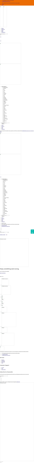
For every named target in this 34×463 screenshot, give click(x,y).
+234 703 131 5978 (4, 225)
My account (3, 361)
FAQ (2, 368)
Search (3, 123)
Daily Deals (3, 360)
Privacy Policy (4, 369)
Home (3, 28)
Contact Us (3, 32)
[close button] (0, 231)
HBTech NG (18, 381)
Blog (2, 31)
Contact (3, 367)
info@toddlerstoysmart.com (6, 1)
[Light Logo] (5, 26)
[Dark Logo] (1, 26)
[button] (0, 34)
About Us (3, 29)
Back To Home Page (2, 273)
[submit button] (8, 232)
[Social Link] (1, 85)
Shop (2, 30)
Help (2, 5)
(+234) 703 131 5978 (5, 354)
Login (3, 4)
